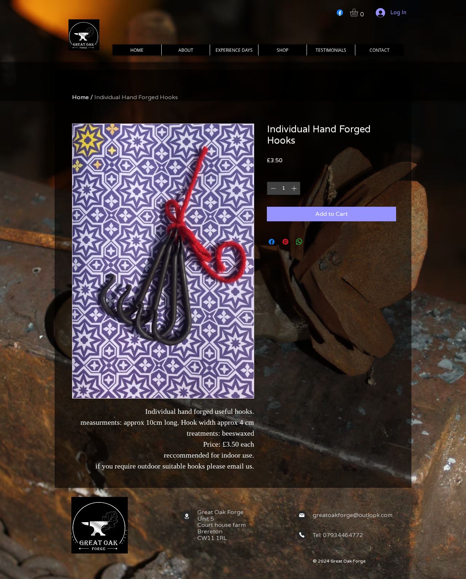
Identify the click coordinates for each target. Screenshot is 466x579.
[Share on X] (313, 241)
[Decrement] (272, 188)
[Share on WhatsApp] (299, 241)
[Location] (186, 516)
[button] (359, 12)
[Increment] (294, 188)
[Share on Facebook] (271, 241)
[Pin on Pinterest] (285, 241)
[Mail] (302, 515)
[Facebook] (340, 12)
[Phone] (302, 535)
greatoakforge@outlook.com (352, 515)
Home (80, 97)
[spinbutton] (283, 188)
